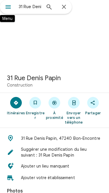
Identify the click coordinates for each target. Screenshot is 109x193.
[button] (54, 138)
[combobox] (30, 6)
